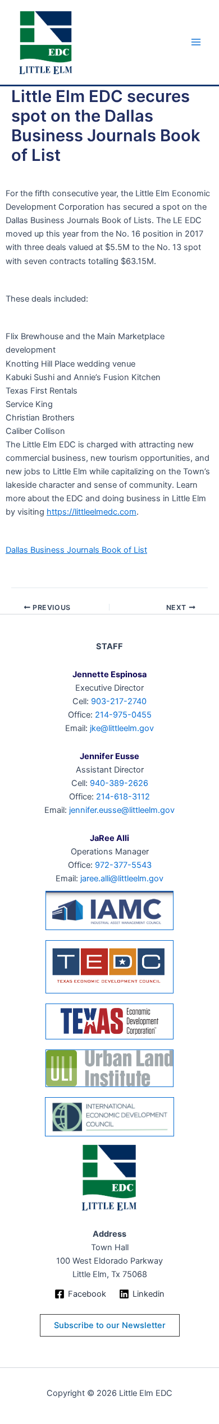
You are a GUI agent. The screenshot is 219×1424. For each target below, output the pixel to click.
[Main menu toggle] (196, 42)
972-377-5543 (123, 865)
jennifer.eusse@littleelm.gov (122, 810)
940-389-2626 (119, 783)
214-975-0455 (123, 715)
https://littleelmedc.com (91, 512)
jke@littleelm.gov (122, 728)
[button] (110, 1325)
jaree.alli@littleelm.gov (121, 878)
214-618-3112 (123, 797)
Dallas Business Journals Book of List (76, 550)
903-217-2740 (119, 701)
